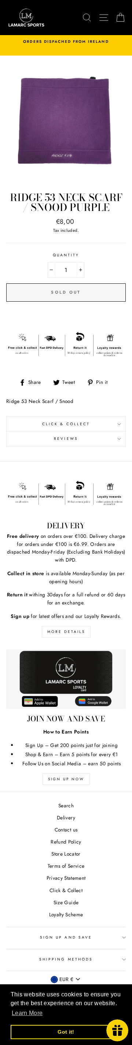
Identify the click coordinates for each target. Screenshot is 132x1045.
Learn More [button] (27, 1013)
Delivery (66, 817)
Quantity (66, 255)
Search (66, 805)
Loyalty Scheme (66, 914)
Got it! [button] (66, 1032)
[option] (66, 42)
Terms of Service (66, 865)
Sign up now (66, 779)
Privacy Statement (66, 878)
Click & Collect (66, 424)
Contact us (66, 829)
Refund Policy (66, 841)
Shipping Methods (66, 959)
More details (66, 631)
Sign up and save (66, 937)
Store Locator (65, 853)
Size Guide (66, 902)
